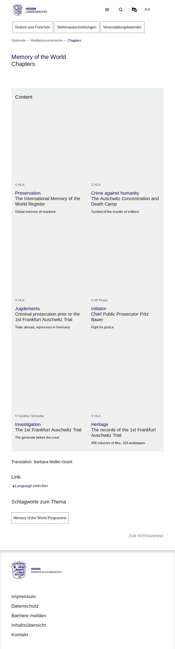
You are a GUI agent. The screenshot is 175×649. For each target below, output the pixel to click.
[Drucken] (50, 76)
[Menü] (107, 9)
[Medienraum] (134, 9)
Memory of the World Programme (40, 518)
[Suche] (120, 9)
